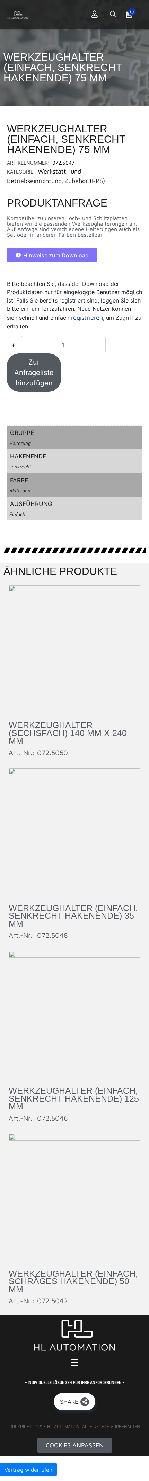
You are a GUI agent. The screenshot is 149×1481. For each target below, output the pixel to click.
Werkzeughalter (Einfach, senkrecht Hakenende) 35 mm (73, 915)
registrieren (87, 317)
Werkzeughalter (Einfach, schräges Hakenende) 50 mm (73, 1281)
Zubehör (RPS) (84, 180)
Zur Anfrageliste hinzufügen (34, 372)
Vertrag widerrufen (28, 1469)
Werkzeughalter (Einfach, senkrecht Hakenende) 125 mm (74, 1098)
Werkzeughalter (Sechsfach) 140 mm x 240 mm (68, 732)
